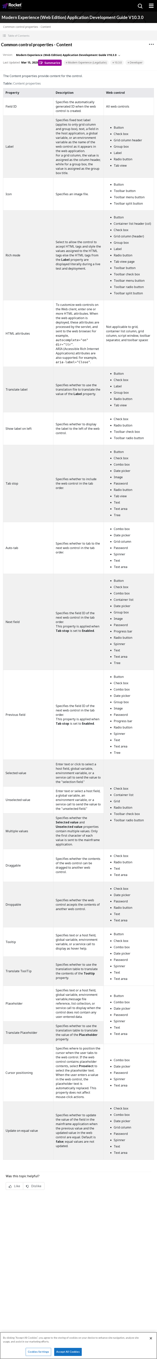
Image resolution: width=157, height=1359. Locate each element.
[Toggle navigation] (151, 6)
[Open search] (140, 6)
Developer (136, 62)
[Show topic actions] (151, 44)
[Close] (151, 1338)
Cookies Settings (38, 1351)
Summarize (52, 62)
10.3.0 (118, 62)
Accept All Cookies (67, 1351)
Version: (8, 55)
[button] (78, 35)
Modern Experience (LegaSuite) (87, 62)
